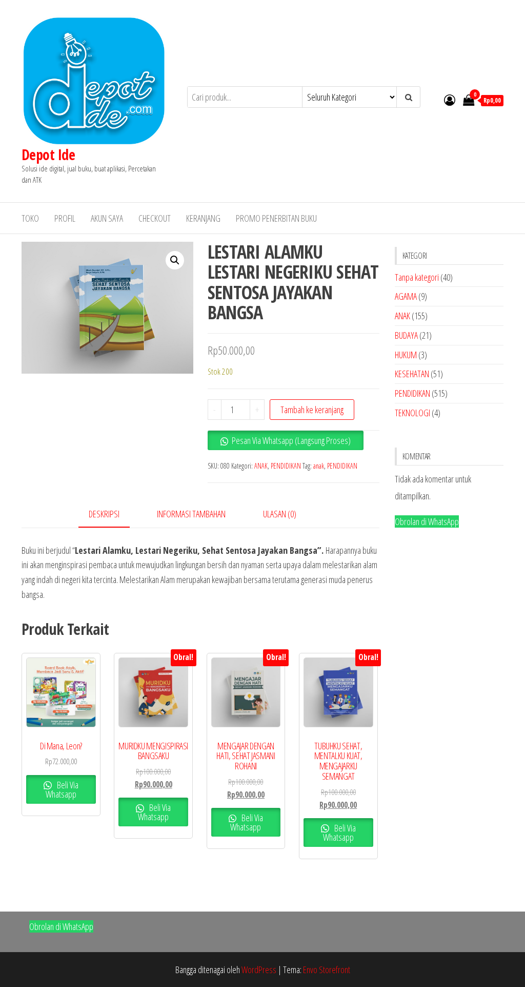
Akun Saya (107, 218)
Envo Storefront (326, 969)
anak (318, 466)
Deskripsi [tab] (104, 514)
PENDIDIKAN (286, 466)
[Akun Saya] (449, 99)
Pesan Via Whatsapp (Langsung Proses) (291, 440)
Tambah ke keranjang (312, 409)
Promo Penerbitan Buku (276, 218)
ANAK (261, 466)
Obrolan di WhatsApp (427, 521)
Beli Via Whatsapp (62, 789)
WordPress (258, 969)
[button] (175, 260)
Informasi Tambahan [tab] (191, 514)
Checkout (154, 218)
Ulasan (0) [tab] (279, 514)
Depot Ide (48, 154)
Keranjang (203, 218)
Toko (30, 218)
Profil (64, 218)
